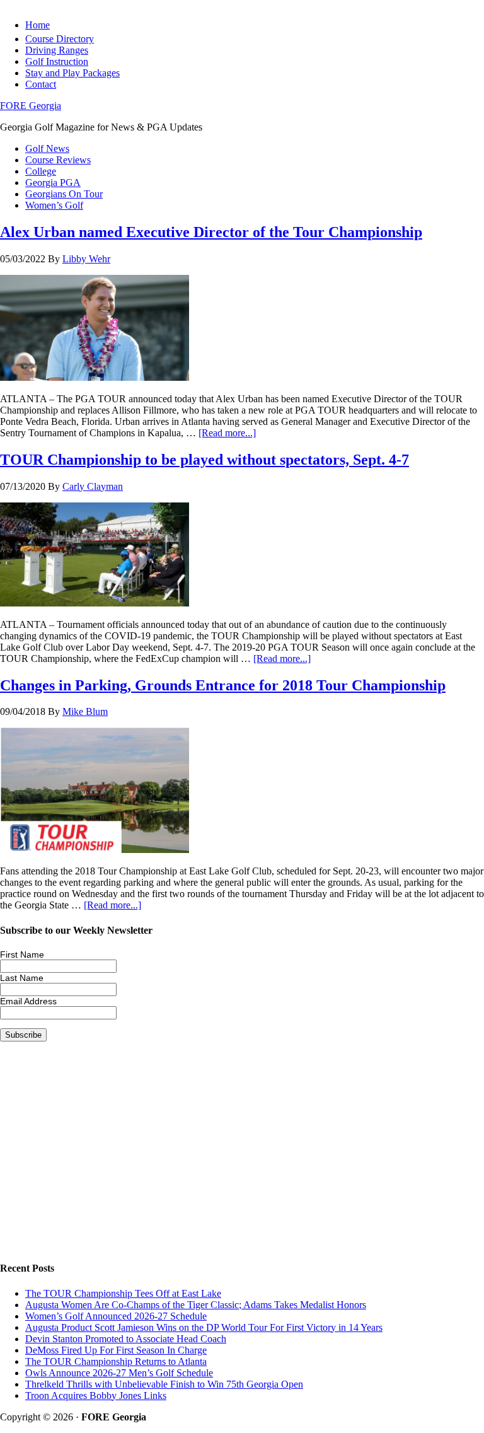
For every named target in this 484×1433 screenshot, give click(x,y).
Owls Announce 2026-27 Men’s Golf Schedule (119, 1372)
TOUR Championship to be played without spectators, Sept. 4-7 (204, 459)
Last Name (21, 978)
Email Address (28, 1001)
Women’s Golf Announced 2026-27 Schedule (116, 1316)
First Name (22, 954)
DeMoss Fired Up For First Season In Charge (116, 1350)
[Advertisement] (242, 1161)
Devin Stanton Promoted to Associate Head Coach (125, 1338)
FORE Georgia (30, 105)
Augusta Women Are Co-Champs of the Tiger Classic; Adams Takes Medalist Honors (195, 1304)
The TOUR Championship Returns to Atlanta (116, 1361)
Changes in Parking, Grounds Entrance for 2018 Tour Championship (223, 685)
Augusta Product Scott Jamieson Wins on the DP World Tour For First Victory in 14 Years (204, 1327)
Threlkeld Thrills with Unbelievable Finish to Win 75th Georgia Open (164, 1384)
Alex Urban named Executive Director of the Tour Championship (211, 232)
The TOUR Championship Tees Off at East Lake (123, 1293)
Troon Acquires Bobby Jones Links (95, 1395)
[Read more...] (227, 432)
